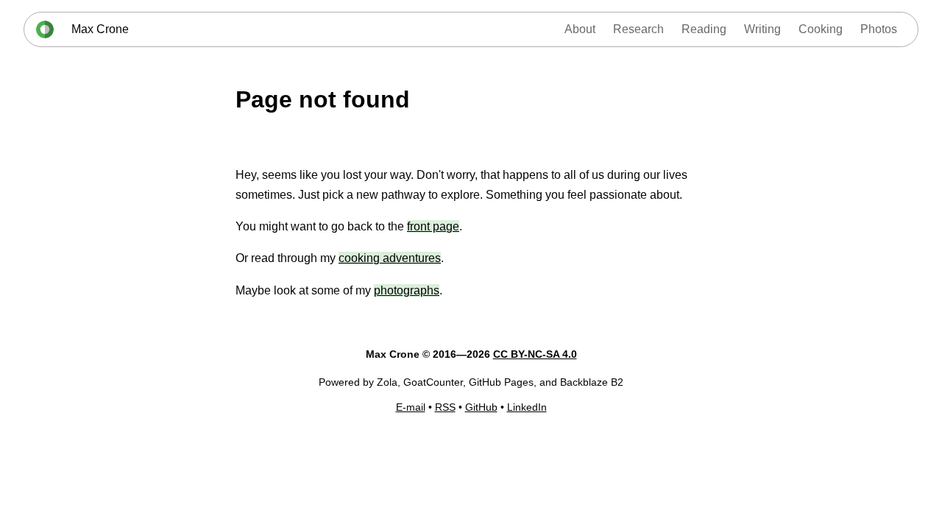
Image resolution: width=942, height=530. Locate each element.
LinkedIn (527, 407)
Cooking (820, 29)
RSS (445, 407)
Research (638, 29)
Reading (703, 29)
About (579, 29)
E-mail (410, 407)
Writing (762, 29)
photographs (406, 290)
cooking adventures (390, 258)
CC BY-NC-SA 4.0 (535, 354)
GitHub (481, 407)
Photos (878, 29)
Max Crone (100, 29)
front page (433, 226)
